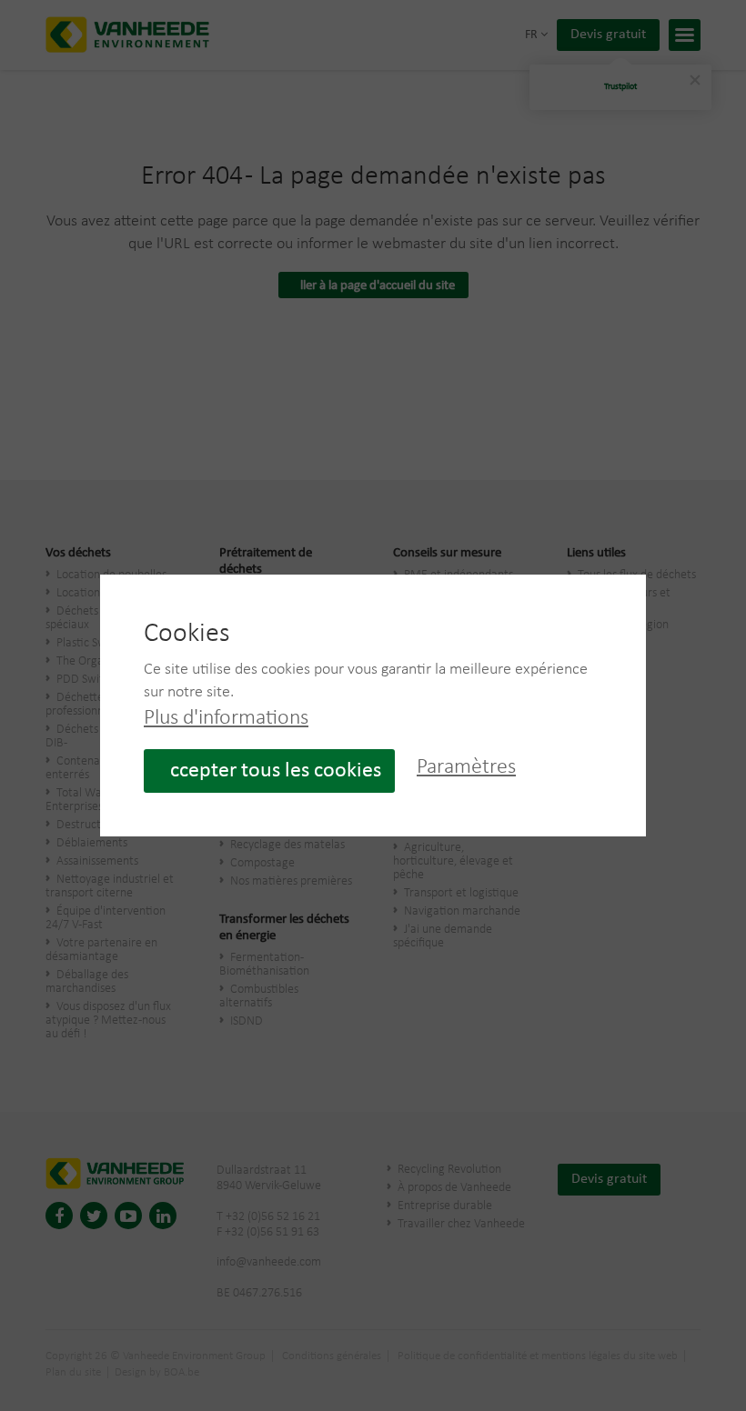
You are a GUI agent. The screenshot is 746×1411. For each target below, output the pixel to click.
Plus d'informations (226, 718)
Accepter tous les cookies (269, 771)
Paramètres (466, 767)
